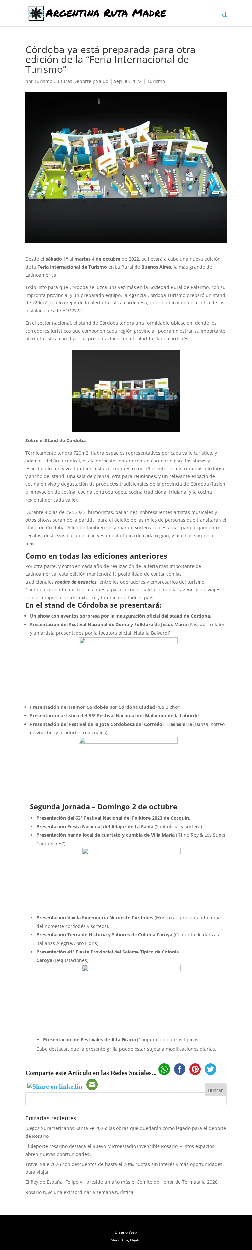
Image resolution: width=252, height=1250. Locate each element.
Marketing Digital (126, 1240)
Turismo (156, 81)
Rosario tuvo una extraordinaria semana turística (79, 1192)
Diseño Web (126, 1232)
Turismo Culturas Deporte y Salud (71, 81)
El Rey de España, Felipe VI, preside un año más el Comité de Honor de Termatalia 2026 (121, 1182)
